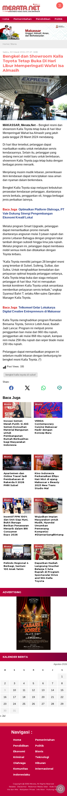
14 (52, 690)
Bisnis (14, 44)
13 (43, 690)
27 (43, 703)
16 (5, 697)
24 (14, 703)
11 (24, 690)
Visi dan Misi (12, 789)
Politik (58, 18)
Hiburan (40, 763)
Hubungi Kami (53, 789)
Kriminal (18, 757)
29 (62, 703)
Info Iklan (40, 789)
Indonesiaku (21, 774)
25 (24, 703)
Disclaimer (22, 786)
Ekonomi (19, 751)
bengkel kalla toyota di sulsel (21, 374)
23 (5, 703)
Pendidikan (43, 18)
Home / (7, 44)
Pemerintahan (23, 18)
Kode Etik (53, 786)
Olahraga (19, 763)
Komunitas (20, 768)
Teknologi (42, 757)
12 (33, 690)
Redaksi (12, 786)
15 (62, 690)
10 (14, 690)
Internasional (44, 768)
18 (24, 697)
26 (33, 703)
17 (14, 697)
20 (43, 697)
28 (52, 703)
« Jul (2, 715)
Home (5, 18)
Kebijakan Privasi (27, 789)
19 (33, 697)
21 (52, 697)
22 (62, 697)
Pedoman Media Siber (38, 786)
